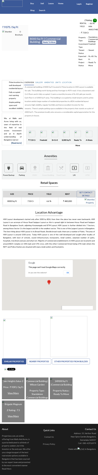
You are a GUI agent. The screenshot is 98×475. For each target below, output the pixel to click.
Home (60, 3)
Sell (42, 3)
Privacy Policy (49, 444)
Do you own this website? (37, 273)
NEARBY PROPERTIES (39, 361)
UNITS (58, 82)
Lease (51, 3)
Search (42, 10)
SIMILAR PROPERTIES (14, 361)
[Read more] (16, 143)
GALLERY (39, 82)
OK (67, 273)
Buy (32, 3)
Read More (6, 469)
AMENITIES (49, 82)
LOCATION (66, 82)
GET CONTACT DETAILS (85, 194)
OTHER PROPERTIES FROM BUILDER (71, 361)
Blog (32, 10)
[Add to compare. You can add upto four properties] (92, 199)
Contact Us (49, 437)
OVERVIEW (29, 82)
